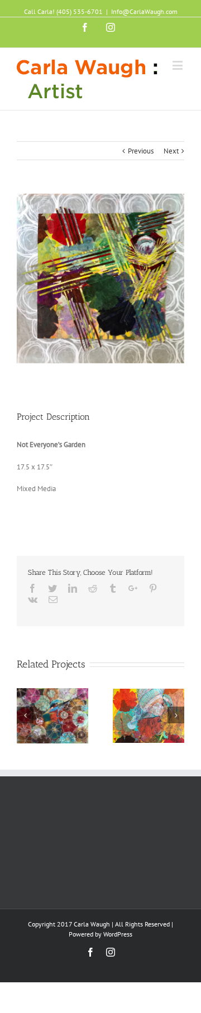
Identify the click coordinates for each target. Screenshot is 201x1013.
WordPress (117, 934)
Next (171, 151)
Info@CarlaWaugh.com (144, 11)
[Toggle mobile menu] (178, 65)
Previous (141, 151)
